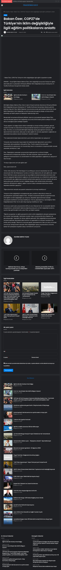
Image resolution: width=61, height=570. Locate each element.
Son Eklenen (30, 378)
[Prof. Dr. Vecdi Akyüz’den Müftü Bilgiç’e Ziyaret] (36, 97)
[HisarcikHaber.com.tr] (30, 5)
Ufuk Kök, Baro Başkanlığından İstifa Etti (25, 490)
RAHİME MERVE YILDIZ (12, 32)
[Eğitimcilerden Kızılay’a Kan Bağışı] (8, 97)
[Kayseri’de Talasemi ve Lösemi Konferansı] (49, 308)
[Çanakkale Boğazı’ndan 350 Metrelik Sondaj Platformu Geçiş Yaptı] (8, 521)
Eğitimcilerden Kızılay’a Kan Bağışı (23, 384)
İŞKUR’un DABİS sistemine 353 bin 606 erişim (26, 426)
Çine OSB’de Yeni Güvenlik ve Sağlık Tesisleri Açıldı (28, 512)
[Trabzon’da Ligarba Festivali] (8, 422)
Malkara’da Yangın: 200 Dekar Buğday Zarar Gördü (28, 498)
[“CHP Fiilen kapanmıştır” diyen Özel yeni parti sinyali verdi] (12, 308)
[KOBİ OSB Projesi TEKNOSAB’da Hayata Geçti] (8, 479)
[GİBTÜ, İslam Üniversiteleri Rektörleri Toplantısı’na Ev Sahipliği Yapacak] (30, 308)
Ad (5, 351)
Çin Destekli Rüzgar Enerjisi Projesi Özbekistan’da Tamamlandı (30, 294)
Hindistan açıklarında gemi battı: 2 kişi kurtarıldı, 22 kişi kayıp (31, 405)
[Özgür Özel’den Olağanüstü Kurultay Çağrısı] (49, 287)
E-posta (6, 357)
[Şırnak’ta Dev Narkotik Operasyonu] (8, 507)
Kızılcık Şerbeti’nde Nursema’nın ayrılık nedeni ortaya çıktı (30, 412)
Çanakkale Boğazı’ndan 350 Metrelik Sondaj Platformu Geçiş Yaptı (33, 519)
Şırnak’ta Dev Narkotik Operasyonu (24, 505)
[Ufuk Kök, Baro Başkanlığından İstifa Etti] (8, 493)
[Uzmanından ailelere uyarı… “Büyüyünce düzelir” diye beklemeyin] (8, 443)
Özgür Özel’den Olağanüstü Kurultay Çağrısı (49, 294)
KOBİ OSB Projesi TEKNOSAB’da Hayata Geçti (26, 476)
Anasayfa (7, 11)
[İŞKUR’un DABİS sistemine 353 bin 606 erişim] (8, 429)
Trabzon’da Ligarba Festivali (22, 419)
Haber (11, 11)
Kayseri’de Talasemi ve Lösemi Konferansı (47, 315)
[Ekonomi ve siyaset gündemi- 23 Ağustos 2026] (8, 450)
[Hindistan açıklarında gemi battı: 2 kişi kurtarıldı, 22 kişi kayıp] (8, 408)
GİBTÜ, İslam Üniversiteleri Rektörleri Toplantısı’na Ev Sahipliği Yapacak (29, 316)
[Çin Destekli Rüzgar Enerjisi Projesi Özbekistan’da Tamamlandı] (30, 287)
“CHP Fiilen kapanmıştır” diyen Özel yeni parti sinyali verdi (11, 316)
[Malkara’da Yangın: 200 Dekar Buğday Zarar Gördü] (8, 500)
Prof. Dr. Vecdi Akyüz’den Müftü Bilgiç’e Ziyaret (27, 391)
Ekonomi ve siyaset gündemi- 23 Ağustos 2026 (27, 448)
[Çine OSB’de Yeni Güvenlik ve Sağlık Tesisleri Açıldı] (8, 514)
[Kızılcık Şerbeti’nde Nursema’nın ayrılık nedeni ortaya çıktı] (8, 415)
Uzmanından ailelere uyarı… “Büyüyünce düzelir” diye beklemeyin (32, 441)
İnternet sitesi (35, 357)
